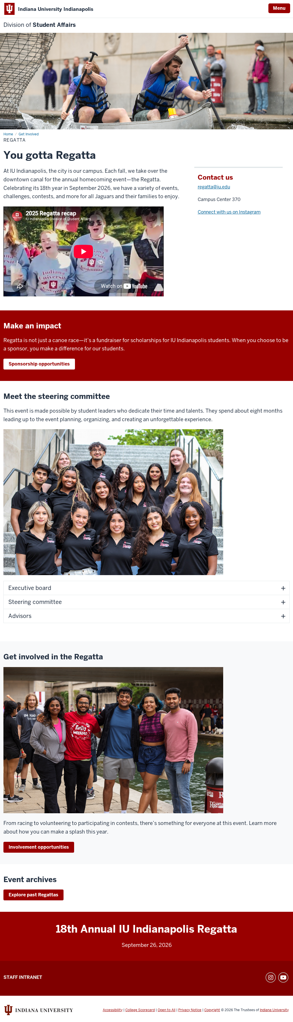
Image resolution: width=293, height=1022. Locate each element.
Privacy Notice (189, 1010)
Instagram (271, 977)
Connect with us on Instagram (229, 212)
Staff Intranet (22, 977)
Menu (279, 8)
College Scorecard (140, 1010)
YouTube (283, 977)
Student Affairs (39, 25)
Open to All (166, 1010)
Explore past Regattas (33, 895)
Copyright (212, 1010)
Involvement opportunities (39, 847)
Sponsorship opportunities (39, 364)
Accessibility (112, 1010)
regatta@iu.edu (214, 187)
